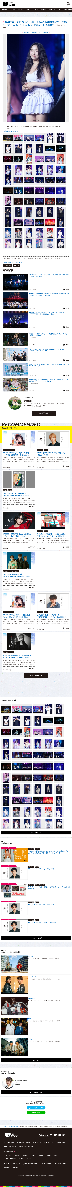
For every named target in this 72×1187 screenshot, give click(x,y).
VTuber (28, 9)
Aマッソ (30, 956)
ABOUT (6, 1164)
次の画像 (45, 32)
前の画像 (26, 32)
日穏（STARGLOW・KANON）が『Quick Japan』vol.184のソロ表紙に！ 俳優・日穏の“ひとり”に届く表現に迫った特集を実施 (17, 494)
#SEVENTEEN (16, 258)
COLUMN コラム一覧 (13, 1126)
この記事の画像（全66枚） (11, 131)
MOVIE (20, 9)
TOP (5, 1126)
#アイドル (30, 258)
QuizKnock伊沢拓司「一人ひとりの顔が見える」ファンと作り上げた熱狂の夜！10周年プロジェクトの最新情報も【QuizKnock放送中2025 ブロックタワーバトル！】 (51, 535)
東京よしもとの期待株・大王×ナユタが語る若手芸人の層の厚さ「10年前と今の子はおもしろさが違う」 (48, 334)
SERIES (43, 9)
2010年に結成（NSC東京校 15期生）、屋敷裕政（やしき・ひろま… (44, 979)
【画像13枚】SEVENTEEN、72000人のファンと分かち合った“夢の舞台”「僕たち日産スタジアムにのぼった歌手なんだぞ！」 (49, 294)
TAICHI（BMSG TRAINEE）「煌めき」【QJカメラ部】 (51, 454)
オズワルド (31, 1039)
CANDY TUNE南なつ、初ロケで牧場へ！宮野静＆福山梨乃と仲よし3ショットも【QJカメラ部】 (16, 454)
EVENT (29, 1158)
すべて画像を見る (36, 832)
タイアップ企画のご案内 (30, 1164)
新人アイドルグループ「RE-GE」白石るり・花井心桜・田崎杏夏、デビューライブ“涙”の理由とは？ (49, 365)
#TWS (24, 258)
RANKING (52, 9)
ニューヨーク (32, 977)
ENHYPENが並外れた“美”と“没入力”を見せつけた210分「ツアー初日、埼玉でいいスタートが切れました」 (49, 275)
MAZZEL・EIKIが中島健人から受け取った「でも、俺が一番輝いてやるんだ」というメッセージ (17, 535)
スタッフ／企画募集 (45, 1164)
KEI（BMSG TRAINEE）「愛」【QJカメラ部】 (41, 905)
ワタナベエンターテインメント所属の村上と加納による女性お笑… (44, 958)
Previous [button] (3, 1083)
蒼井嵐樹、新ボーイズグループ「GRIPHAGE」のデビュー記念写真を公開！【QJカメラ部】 (51, 616)
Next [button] (67, 1083)
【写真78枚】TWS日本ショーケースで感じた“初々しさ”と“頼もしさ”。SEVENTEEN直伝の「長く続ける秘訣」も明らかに (47, 313)
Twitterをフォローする (37, 1108)
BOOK (49, 1155)
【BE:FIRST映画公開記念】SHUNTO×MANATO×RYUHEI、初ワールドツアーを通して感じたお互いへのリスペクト (17, 575)
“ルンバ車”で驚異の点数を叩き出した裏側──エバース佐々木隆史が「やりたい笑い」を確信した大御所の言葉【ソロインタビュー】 (48, 852)
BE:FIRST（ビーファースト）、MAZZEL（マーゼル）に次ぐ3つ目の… (45, 1000)
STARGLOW (31, 998)
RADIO (41, 1155)
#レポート (38, 258)
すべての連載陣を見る (36, 1092)
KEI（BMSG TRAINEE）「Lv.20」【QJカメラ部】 (42, 922)
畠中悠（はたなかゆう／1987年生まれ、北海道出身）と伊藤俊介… (44, 1041)
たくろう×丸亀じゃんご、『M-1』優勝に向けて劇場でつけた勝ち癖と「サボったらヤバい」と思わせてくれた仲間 (49, 349)
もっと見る (36, 1060)
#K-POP (57, 258)
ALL (59, 9)
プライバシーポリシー (61, 1164)
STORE (21, 1158)
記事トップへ (36, 32)
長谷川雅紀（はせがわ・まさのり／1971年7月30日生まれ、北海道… (44, 1021)
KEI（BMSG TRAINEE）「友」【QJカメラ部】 (41, 869)
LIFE (55, 1155)
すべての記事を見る (36, 675)
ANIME (36, 9)
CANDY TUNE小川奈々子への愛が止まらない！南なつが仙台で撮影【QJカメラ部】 (16, 616)
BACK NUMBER (11, 1158)
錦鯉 (29, 1018)
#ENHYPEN (6, 258)
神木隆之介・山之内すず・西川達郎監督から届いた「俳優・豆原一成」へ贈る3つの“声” (17, 656)
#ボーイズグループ (47, 258)
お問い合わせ (16, 1164)
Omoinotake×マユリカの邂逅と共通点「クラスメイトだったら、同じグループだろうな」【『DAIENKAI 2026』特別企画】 (49, 380)
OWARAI (4, 9)
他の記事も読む (44, 413)
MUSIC (13, 9)
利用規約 (14, 1167)
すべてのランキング (36, 938)
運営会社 (6, 1167)
